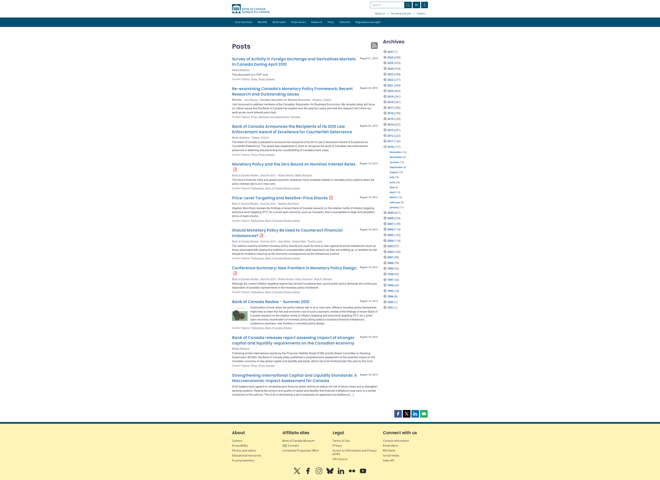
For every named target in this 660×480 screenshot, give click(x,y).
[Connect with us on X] (297, 473)
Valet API (388, 460)
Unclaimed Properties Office (300, 450)
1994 (390, 296)
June (392, 182)
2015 (390, 119)
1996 (390, 285)
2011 (390, 141)
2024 (390, 69)
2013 (390, 130)
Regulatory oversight (368, 22)
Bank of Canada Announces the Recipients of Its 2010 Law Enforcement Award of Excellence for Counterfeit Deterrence (292, 129)
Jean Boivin (284, 241)
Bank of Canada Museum (298, 441)
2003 (390, 246)
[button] (398, 414)
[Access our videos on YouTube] (363, 473)
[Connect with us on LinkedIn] (341, 473)
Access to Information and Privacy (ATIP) (355, 452)
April (392, 192)
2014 (390, 124)
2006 (390, 229)
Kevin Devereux (303, 279)
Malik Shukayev (303, 175)
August (394, 172)
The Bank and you (400, 13)
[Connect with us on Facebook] (308, 473)
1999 (390, 268)
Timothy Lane (314, 241)
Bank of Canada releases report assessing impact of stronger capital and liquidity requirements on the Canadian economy (293, 340)
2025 (390, 63)
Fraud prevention (243, 460)
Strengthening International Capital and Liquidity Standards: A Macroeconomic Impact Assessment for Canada (294, 378)
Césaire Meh (299, 241)
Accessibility (240, 445)
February (395, 202)
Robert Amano (286, 175)
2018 (390, 102)
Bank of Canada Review (278, 328)
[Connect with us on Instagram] (319, 473)
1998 (390, 274)
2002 (390, 252)
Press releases (266, 79)
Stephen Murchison (288, 203)
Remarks (295, 117)
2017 (390, 108)
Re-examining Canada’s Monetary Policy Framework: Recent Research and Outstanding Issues (292, 91)
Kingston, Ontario (321, 99)
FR (416, 5)
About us (380, 13)
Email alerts (390, 445)
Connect (290, 445)
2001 (390, 257)
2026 (390, 57)
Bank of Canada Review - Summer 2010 (254, 175)
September (396, 167)
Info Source (340, 459)
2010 (390, 147)
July (392, 177)
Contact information (396, 441)
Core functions (243, 22)
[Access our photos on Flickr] (352, 473)
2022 (390, 80)
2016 (390, 113)
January (394, 207)
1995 (390, 291)
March (393, 197)
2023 (390, 74)
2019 (390, 96)
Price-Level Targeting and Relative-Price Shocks (280, 198)
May (392, 187)
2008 (390, 218)
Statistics (344, 22)
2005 (390, 235)
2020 (390, 91)
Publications (298, 22)
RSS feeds (389, 450)
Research (316, 22)
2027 (390, 52)
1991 (390, 307)
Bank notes (279, 22)
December (396, 152)
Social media (391, 455)
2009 (390, 213)
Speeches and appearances (273, 117)
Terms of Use (341, 441)
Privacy (337, 445)
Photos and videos (244, 450)
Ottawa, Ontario (260, 137)
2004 (390, 241)
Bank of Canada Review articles (282, 188)
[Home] (251, 8)
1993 (390, 302)
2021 (390, 85)
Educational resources (246, 455)
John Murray (251, 99)
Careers (420, 13)
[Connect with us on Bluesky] (330, 473)
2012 (390, 136)
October (394, 162)
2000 (390, 263)
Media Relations (241, 70)
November (396, 157)
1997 (390, 280)
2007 (390, 224)
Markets (262, 22)
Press (331, 22)
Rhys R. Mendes (323, 279)
